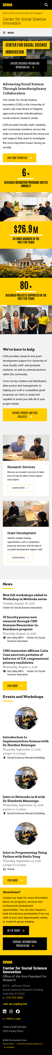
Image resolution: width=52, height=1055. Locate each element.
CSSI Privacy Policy (13, 1031)
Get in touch (14, 930)
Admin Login (13, 1018)
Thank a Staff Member (14, 1027)
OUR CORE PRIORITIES (17, 157)
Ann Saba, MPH (15, 637)
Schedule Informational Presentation (25, 943)
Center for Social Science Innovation (24, 21)
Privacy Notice (8, 1044)
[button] (46, 5)
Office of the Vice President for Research (23, 13)
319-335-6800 (14, 997)
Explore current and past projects (25, 414)
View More (12, 685)
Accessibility (9, 1047)
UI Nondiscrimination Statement (29, 1044)
